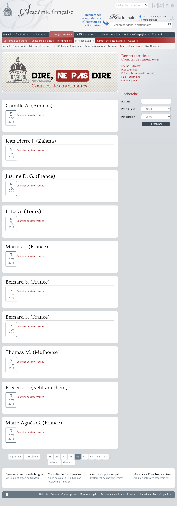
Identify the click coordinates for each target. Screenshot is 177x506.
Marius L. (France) (27, 247)
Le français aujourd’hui (15, 40)
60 (84, 456)
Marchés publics (162, 494)
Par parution (128, 116)
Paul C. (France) (129, 69)
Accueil (7, 34)
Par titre (126, 101)
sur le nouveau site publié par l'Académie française (64, 478)
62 (98, 456)
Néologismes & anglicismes (69, 46)
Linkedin (43, 494)
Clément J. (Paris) (130, 80)
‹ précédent (31, 456)
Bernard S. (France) (28, 282)
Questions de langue (42, 40)
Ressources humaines (139, 494)
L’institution (22, 34)
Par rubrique (128, 109)
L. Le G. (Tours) (23, 211)
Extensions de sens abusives (41, 46)
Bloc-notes (112, 46)
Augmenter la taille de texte (163, 6)
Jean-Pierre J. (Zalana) (31, 141)
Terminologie (64, 40)
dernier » (68, 462)
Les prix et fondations (108, 34)
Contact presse (69, 494)
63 (105, 456)
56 (57, 456)
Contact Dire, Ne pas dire (111, 40)
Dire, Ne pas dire (84, 41)
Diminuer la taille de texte (157, 6)
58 (70, 456)
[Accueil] (37, 10)
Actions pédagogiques (136, 34)
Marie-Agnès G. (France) (34, 423)
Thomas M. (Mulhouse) (33, 352)
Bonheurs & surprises (95, 46)
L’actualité (158, 34)
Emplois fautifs (19, 46)
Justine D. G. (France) (30, 176)
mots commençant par (154, 16)
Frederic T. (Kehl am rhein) (37, 388)
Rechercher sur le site (113, 494)
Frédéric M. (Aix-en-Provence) (137, 73)
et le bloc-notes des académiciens (151, 476)
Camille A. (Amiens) (29, 106)
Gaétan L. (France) (131, 66)
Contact (55, 494)
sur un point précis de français (24, 476)
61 (91, 456)
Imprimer (166, 5)
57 (64, 456)
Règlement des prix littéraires (106, 476)
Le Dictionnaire (84, 34)
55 (50, 456)
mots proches (150, 19)
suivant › (54, 462)
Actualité (133, 40)
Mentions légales (89, 494)
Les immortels (39, 34)
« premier (15, 456)
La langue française (61, 34)
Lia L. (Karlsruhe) (130, 77)
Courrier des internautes (131, 46)
